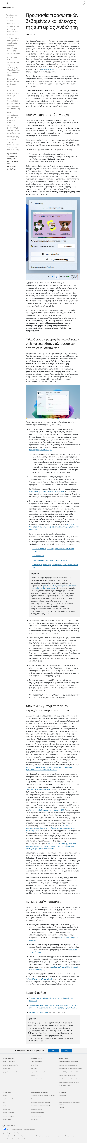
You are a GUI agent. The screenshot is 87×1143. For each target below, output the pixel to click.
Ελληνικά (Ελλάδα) (10, 1125)
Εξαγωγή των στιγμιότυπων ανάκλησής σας (13, 83)
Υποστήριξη (6, 7)
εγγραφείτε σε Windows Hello (38, 789)
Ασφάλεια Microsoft (8, 1099)
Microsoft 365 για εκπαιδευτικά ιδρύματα (70, 1072)
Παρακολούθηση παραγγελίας (38, 1072)
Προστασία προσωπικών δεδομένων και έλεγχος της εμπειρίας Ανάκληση (12, 161)
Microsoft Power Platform (37, 1112)
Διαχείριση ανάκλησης (38, 1012)
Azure (4, 1102)
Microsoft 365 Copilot (8, 1116)
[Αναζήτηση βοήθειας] (7, 2)
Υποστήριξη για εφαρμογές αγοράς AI (40, 1102)
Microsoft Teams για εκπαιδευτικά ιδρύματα (70, 1068)
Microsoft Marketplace (36, 1109)
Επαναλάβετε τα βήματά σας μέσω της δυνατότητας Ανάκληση (13, 29)
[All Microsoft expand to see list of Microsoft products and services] (2, 2)
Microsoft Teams (7, 1119)
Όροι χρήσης (39, 1136)
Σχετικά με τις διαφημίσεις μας (66, 1136)
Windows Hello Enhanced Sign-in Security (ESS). (47, 810)
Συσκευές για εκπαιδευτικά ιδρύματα (68, 1065)
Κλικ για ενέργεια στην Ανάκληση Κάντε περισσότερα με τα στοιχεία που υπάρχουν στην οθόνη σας (13, 99)
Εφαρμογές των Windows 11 (10, 1072)
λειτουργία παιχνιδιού (50, 69)
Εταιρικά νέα (62, 1099)
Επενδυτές (61, 1107)
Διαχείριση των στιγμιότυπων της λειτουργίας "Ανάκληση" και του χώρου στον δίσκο (13, 66)
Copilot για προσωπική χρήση (10, 1065)
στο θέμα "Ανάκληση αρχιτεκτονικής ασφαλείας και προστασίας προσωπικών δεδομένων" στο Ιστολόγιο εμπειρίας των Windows (52, 846)
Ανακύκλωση (34, 1075)
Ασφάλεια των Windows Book (40, 979)
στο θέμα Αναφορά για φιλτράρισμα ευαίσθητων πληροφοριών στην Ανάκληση (54, 526)
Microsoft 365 (6, 1068)
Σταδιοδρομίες (62, 1095)
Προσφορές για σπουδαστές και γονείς (69, 1082)
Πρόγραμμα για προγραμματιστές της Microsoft (43, 1095)
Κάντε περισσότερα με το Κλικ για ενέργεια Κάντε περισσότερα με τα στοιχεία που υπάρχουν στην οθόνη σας (13, 122)
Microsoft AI (6, 1095)
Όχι (66, 1050)
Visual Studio (34, 1119)
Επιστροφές (34, 1068)
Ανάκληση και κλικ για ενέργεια (11, 17)
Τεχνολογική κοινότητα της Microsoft (40, 1106)
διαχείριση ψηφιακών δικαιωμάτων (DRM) (46, 491)
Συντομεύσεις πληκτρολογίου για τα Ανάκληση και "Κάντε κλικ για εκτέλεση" (13, 143)
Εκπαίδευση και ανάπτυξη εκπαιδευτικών (70, 1079)
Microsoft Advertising (8, 1112)
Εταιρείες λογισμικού (36, 1116)
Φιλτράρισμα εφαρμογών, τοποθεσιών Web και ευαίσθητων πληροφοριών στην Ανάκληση (13, 45)
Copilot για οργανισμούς (9, 1061)
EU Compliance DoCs (8, 1139)
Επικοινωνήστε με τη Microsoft (11, 1136)
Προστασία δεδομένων (27, 1136)
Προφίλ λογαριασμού (36, 1061)
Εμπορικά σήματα (50, 1136)
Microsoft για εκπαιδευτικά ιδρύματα (68, 1061)
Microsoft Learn (35, 1099)
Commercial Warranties (37, 1079)
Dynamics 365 (6, 1106)
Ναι (53, 1050)
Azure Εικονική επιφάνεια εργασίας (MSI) (49, 560)
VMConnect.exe (38, 556)
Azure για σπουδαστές (64, 1085)
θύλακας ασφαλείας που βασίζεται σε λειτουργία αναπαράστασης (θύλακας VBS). (50, 828)
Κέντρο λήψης (34, 1065)
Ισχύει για (31, 34)
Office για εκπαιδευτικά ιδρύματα (67, 1075)
